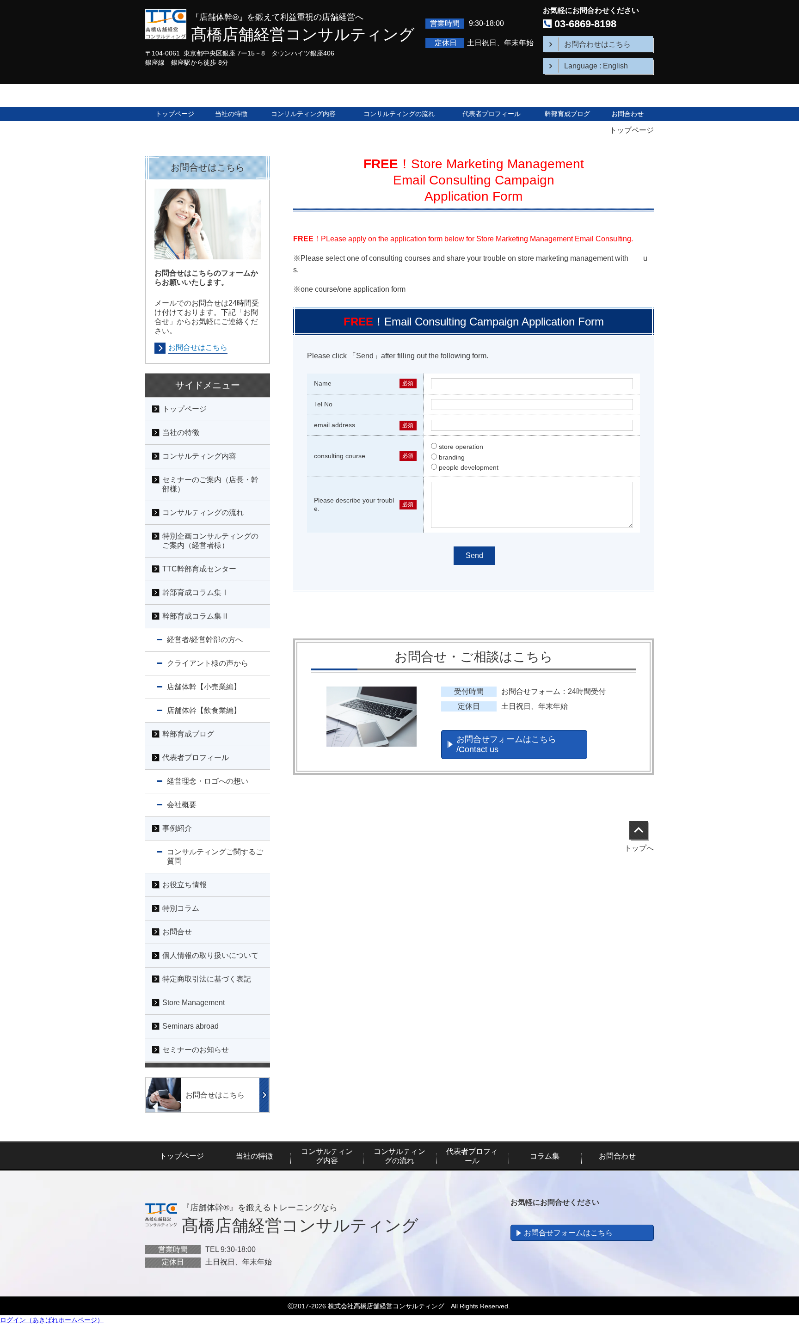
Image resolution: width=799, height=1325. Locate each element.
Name (323, 383)
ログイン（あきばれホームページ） (52, 1320)
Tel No (323, 404)
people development (468, 467)
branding (452, 457)
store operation (461, 446)
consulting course (339, 456)
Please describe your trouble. (354, 504)
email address (334, 425)
